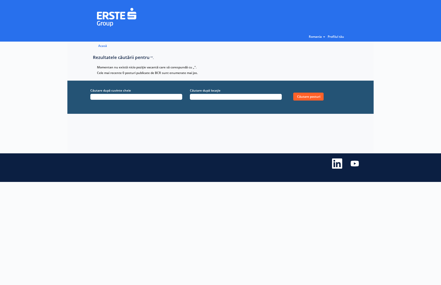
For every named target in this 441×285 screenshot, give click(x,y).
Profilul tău (336, 37)
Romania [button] (316, 37)
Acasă (102, 46)
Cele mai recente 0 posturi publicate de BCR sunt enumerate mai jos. (147, 73)
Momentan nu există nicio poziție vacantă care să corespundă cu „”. (147, 67)
